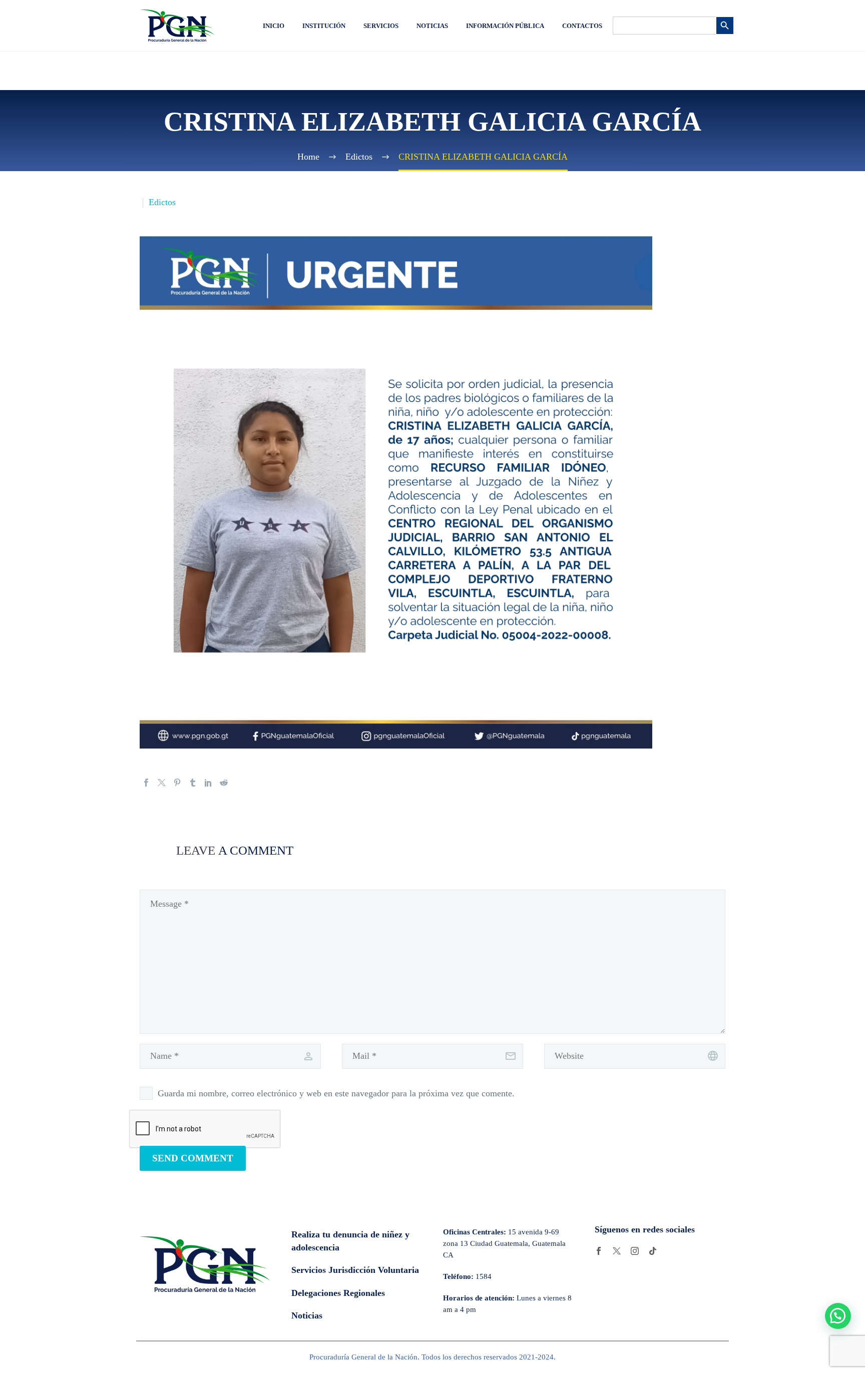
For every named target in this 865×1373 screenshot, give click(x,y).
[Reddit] (224, 783)
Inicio (273, 26)
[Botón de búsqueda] (725, 26)
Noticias (432, 26)
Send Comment (192, 1158)
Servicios (380, 26)
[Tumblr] (193, 783)
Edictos (162, 202)
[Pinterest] (177, 783)
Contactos (582, 26)
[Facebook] (146, 783)
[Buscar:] (664, 26)
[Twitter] (162, 783)
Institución (323, 26)
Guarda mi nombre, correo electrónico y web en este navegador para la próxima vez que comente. (336, 1093)
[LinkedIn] (208, 783)
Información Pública (505, 26)
